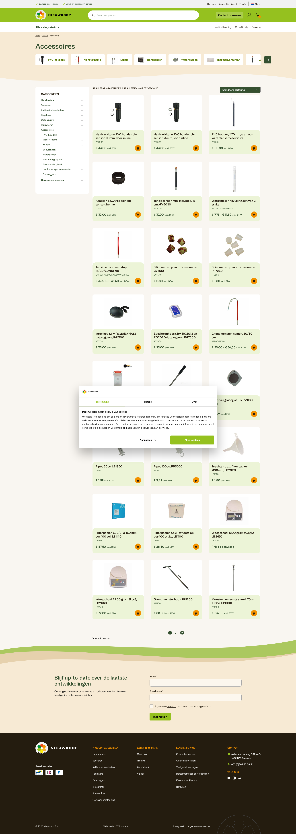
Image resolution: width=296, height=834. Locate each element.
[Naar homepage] (53, 15)
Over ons (211, 4)
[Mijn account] (249, 15)
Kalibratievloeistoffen (52, 110)
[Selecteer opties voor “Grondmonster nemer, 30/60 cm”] (254, 347)
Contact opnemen (229, 15)
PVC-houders (50, 134)
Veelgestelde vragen (187, 767)
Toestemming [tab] (101, 401)
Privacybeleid (179, 826)
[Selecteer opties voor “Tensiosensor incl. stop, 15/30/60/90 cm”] (138, 281)
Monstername (50, 139)
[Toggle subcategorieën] (69, 100)
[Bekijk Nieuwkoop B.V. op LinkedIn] (239, 778)
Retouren (181, 786)
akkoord (171, 706)
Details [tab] (148, 401)
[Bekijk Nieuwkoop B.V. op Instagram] (234, 778)
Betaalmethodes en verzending (192, 773)
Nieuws (221, 4)
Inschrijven (160, 716)
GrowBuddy (241, 27)
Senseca (256, 27)
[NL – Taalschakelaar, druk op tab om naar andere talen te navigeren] (256, 4)
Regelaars (46, 115)
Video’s (242, 4)
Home (37, 35)
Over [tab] (194, 401)
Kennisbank (231, 4)
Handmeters (47, 100)
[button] (254, 148)
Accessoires (47, 129)
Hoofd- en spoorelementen (57, 169)
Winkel (45, 35)
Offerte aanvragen (186, 760)
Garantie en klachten (187, 780)
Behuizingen (49, 149)
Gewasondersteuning (52, 180)
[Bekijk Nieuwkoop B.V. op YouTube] (228, 778)
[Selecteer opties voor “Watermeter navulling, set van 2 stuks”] (254, 214)
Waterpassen (49, 154)
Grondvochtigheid (52, 164)
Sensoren (46, 105)
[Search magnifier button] (93, 15)
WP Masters (122, 826)
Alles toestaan (192, 440)
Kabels (46, 144)
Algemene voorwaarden (199, 826)
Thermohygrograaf (53, 159)
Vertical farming (223, 27)
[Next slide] (267, 59)
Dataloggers (47, 120)
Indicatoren (47, 125)
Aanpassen (146, 440)
